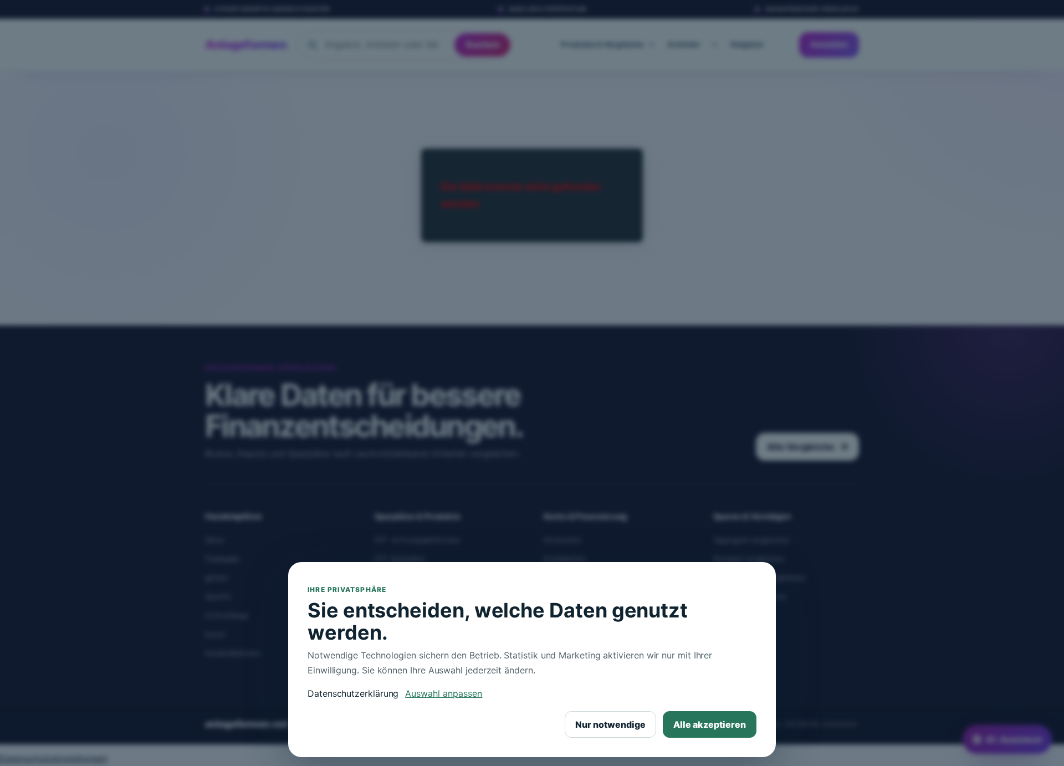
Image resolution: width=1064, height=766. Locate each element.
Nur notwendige (610, 724)
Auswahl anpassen (443, 693)
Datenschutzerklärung (353, 693)
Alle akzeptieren (709, 724)
